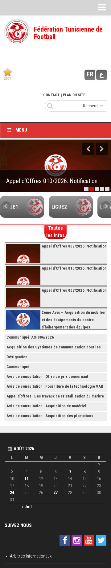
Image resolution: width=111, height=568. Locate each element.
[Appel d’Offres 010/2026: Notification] (55, 166)
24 (12, 492)
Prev (6, 206)
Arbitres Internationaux (30, 556)
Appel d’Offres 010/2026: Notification (51, 181)
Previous (88, 149)
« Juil (27, 506)
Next (102, 149)
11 (26, 478)
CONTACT (51, 95)
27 (55, 492)
